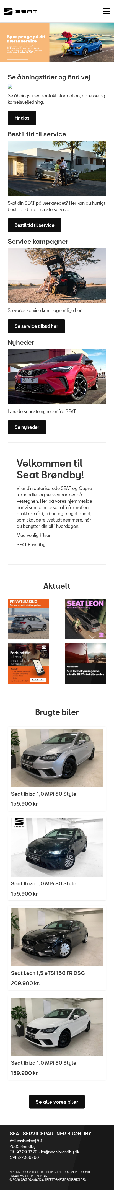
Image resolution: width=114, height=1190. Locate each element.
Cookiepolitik (33, 1172)
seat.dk (15, 1172)
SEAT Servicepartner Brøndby (50, 1134)
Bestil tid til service (37, 134)
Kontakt (43, 1176)
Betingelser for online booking (69, 1172)
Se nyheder (27, 427)
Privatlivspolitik (21, 1176)
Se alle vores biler (57, 1101)
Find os (22, 117)
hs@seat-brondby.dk (60, 1152)
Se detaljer (57, 769)
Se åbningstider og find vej (49, 77)
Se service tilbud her (36, 326)
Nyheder (21, 342)
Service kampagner (38, 241)
